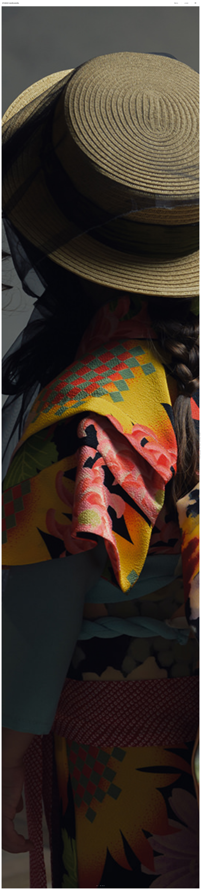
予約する (176, 3)
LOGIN (186, 3)
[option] (100, 447)
